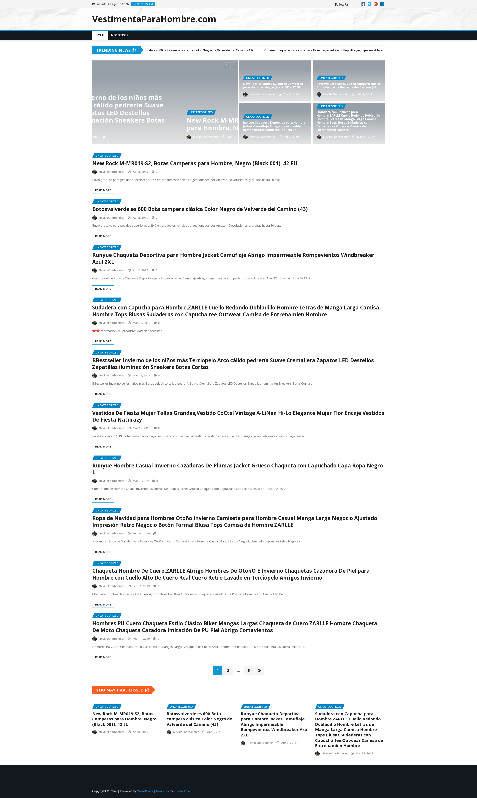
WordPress (145, 791)
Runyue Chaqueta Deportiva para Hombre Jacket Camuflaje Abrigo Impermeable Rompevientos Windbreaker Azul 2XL (274, 126)
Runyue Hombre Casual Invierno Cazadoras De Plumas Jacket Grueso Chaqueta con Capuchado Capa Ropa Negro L (237, 469)
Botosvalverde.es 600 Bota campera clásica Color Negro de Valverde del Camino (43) (167, 124)
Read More (103, 190)
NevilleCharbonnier (117, 137)
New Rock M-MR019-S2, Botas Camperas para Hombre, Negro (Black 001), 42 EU (273, 85)
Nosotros (119, 35)
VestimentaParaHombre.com (154, 19)
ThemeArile (182, 791)
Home (100, 35)
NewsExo (162, 791)
